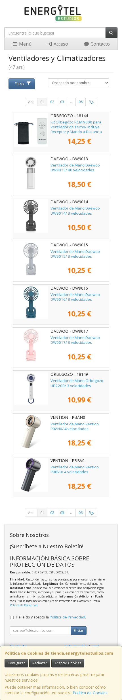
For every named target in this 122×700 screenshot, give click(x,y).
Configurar (16, 663)
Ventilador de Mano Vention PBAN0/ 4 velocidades (75, 426)
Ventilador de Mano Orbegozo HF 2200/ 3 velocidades (77, 383)
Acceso (60, 44)
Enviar (78, 630)
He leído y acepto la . (51, 617)
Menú (24, 44)
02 (52, 101)
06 (81, 101)
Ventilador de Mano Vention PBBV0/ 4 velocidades (75, 469)
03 (62, 101)
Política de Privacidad (23, 605)
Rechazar (39, 663)
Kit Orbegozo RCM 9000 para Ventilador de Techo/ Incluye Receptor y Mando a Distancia (76, 127)
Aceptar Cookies (67, 663)
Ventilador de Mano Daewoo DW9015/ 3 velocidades (75, 254)
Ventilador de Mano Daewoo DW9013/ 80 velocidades (75, 167)
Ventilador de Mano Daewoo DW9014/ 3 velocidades (75, 210)
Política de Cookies (90, 692)
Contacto (99, 44)
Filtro (19, 83)
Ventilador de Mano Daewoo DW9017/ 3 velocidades (75, 340)
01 (42, 101)
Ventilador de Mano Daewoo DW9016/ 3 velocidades (75, 297)
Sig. (91, 101)
